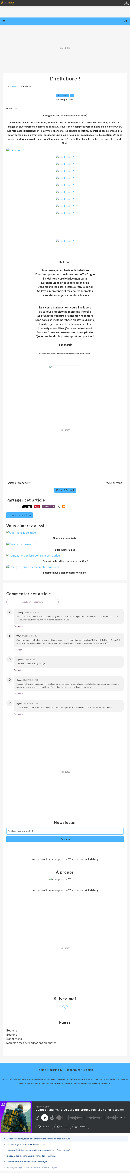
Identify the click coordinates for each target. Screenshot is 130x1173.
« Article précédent (18, 483)
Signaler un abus (109, 1079)
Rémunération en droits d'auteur (32, 1083)
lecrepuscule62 (61, 859)
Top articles (85, 1079)
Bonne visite (14, 1039)
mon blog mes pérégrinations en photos (31, 1043)
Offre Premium (55, 1083)
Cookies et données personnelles (77, 1083)
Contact (96, 1079)
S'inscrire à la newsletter (19, 515)
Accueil (13, 86)
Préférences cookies (102, 1083)
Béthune (11, 1034)
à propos (83, 1127)
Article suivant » (114, 483)
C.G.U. (122, 1079)
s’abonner (46, 1127)
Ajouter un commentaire (32, 602)
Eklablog (87, 1070)
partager (65, 1127)
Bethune (11, 1030)
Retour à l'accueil (65, 490)
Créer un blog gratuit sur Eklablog (63, 1079)
